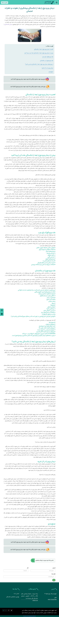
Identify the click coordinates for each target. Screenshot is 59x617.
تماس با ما (5, 2)
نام (27, 568)
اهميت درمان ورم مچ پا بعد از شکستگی (43, 49)
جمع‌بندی (51, 72)
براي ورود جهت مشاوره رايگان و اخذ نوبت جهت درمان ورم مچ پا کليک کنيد (28, 79)
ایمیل (54, 568)
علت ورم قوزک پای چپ (47, 57)
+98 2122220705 (52, 600)
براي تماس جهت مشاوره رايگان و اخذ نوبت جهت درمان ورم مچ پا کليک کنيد (28, 86)
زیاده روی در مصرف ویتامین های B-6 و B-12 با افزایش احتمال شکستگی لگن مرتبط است (29, 596)
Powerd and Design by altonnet (29, 616)
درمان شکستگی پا (8, 24)
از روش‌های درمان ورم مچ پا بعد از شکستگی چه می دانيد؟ (39, 64)
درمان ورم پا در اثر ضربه (47, 68)
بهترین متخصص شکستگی (12, 597)
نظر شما (53, 574)
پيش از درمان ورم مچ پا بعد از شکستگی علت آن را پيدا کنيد (38, 53)
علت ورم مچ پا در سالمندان (46, 60)
